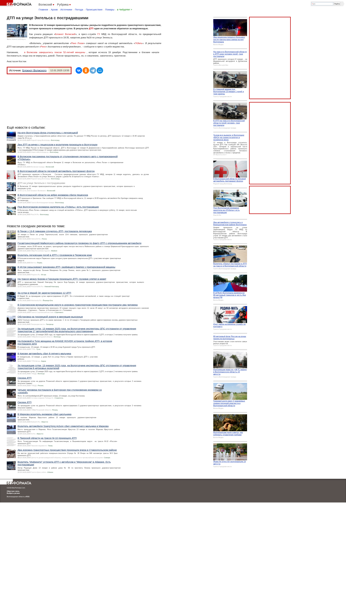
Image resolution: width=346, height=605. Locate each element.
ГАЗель (138, 43)
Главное (43, 9)
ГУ (98, 34)
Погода (79, 9)
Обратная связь (13, 491)
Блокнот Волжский (65, 34)
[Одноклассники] (86, 70)
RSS (27, 497)
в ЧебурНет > (124, 9)
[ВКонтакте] (79, 70)
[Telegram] (93, 70)
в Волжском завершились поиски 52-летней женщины (54, 52)
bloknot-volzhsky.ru (19, 39)
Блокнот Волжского (34, 70)
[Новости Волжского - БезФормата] (16, 3)
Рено (43, 46)
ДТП (91, 28)
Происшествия (94, 9)
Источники (66, 9)
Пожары (109, 9)
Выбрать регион (13, 493)
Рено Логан (77, 43)
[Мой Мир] (100, 70)
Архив (54, 9)
